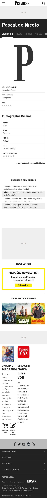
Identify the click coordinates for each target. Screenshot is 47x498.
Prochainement (9, 452)
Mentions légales (7, 495)
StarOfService (33, 488)
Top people (7, 464)
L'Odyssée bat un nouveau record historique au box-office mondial (20, 187)
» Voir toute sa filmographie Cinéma (30, 163)
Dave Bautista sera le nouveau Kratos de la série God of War (23, 193)
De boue (6, 133)
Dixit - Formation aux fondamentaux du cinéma (17, 490)
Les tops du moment (11, 470)
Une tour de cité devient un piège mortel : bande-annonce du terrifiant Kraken (23, 199)
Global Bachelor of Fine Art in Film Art (14, 488)
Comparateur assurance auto (11, 486)
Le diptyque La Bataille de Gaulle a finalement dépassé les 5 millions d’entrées (21, 205)
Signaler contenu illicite (22, 495)
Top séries (6, 458)
